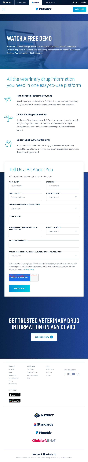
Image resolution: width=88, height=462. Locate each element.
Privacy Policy (29, 269)
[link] (44, 415)
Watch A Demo (79, 9)
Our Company (50, 369)
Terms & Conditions (43, 458)
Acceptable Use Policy (66, 458)
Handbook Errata (32, 372)
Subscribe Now (42, 337)
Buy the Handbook (32, 375)
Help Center (30, 369)
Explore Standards (14, 378)
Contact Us (49, 375)
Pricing (11, 381)
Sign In (10, 372)
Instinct (51, 454)
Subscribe (82, 2)
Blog (28, 378)
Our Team (49, 372)
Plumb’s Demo (13, 384)
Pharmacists (12, 375)
